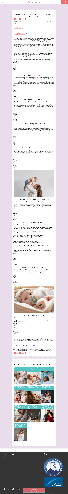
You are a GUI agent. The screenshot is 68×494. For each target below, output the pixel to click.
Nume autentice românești (18, 35)
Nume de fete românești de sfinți (19, 34)
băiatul (35, 77)
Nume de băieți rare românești (19, 28)
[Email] (26, 19)
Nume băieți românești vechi (18, 27)
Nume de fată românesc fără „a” (19, 32)
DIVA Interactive (63, 493)
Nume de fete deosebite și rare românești (21, 33)
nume (16, 52)
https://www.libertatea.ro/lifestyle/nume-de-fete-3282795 (24, 345)
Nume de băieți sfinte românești (19, 29)
